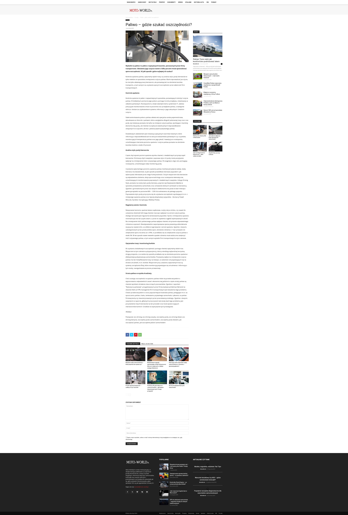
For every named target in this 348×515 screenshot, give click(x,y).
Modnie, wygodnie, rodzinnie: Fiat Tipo (207, 466)
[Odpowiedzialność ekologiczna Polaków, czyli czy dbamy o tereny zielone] (197, 103)
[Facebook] (127, 335)
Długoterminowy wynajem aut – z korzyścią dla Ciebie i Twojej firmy (179, 466)
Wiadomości (131, 2)
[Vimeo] (137, 492)
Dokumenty (171, 2)
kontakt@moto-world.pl (141, 487)
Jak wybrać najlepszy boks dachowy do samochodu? (214, 137)
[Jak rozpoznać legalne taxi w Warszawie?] (163, 493)
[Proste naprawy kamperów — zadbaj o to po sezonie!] (135, 377)
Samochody (142, 2)
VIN (207, 2)
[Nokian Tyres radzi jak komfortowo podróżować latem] (207, 46)
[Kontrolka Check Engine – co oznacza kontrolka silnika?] (163, 484)
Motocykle (153, 2)
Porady (213, 2)
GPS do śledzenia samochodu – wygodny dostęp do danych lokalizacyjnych (179, 501)
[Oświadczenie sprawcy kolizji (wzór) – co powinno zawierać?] (163, 476)
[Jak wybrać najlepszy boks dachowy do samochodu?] (215, 129)
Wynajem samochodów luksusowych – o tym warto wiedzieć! (211, 75)
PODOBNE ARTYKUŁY (133, 344)
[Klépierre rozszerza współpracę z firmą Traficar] (197, 94)
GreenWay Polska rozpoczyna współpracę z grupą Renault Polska (212, 85)
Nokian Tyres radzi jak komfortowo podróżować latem (206, 60)
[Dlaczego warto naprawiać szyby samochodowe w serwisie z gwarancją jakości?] (179, 354)
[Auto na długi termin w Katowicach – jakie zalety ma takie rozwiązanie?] (200, 146)
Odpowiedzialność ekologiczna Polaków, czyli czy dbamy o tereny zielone (213, 102)
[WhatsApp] (140, 335)
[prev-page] (127, 395)
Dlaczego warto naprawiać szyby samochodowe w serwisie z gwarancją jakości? (178, 364)
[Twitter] (131, 335)
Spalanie (188, 2)
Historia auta (199, 2)
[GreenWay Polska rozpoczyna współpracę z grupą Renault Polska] (197, 85)
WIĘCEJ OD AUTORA (147, 344)
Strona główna (129, 17)
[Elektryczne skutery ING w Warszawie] (200, 129)
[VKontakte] (142, 492)
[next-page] (130, 395)
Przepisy (162, 2)
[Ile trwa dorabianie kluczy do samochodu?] (179, 377)
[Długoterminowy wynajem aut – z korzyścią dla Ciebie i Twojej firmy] (163, 467)
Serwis (180, 2)
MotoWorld (196, 63)
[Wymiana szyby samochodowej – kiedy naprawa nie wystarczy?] (135, 354)
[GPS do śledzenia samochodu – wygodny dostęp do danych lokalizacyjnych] (163, 502)
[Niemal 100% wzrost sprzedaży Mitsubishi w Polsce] (197, 112)
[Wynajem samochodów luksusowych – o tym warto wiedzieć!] (197, 76)
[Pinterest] (136, 335)
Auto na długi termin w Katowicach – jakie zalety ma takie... (199, 154)
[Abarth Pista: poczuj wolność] (215, 146)
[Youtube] (147, 492)
